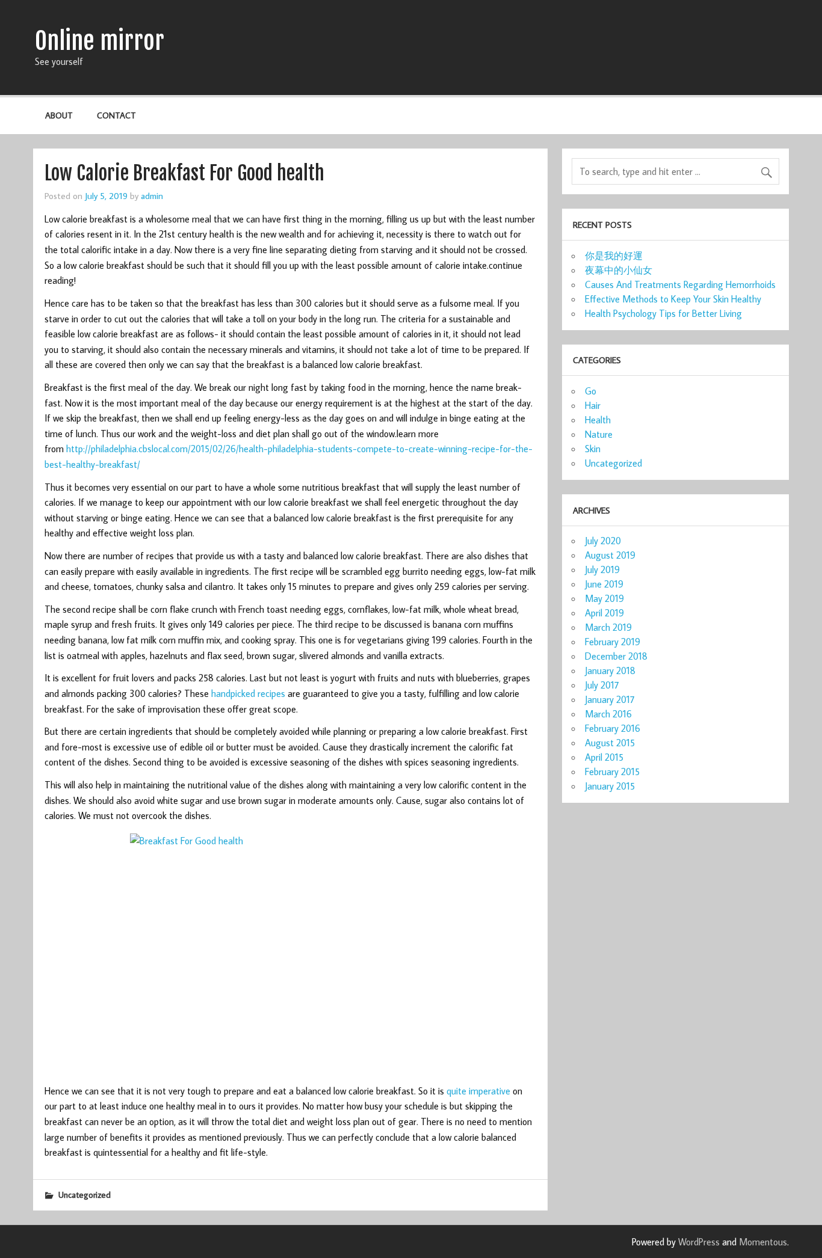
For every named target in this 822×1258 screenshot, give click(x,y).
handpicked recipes (248, 693)
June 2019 (604, 584)
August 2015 (610, 743)
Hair (593, 405)
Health (598, 420)
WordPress (699, 1242)
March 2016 (608, 714)
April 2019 (604, 613)
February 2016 (612, 728)
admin (152, 195)
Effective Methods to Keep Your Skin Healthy (673, 299)
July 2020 (603, 541)
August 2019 (610, 555)
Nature (599, 434)
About (59, 115)
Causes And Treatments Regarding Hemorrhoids (680, 284)
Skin (593, 449)
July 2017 (602, 685)
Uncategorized (84, 1194)
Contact (116, 115)
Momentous (763, 1242)
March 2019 (608, 627)
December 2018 (616, 656)
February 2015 (612, 772)
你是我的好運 (614, 256)
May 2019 (604, 598)
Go (590, 391)
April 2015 (604, 757)
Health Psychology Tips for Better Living (663, 313)
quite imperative (478, 1091)
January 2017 (610, 699)
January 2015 (610, 786)
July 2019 (602, 569)
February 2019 (612, 642)
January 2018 (610, 670)
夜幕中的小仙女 (618, 270)
